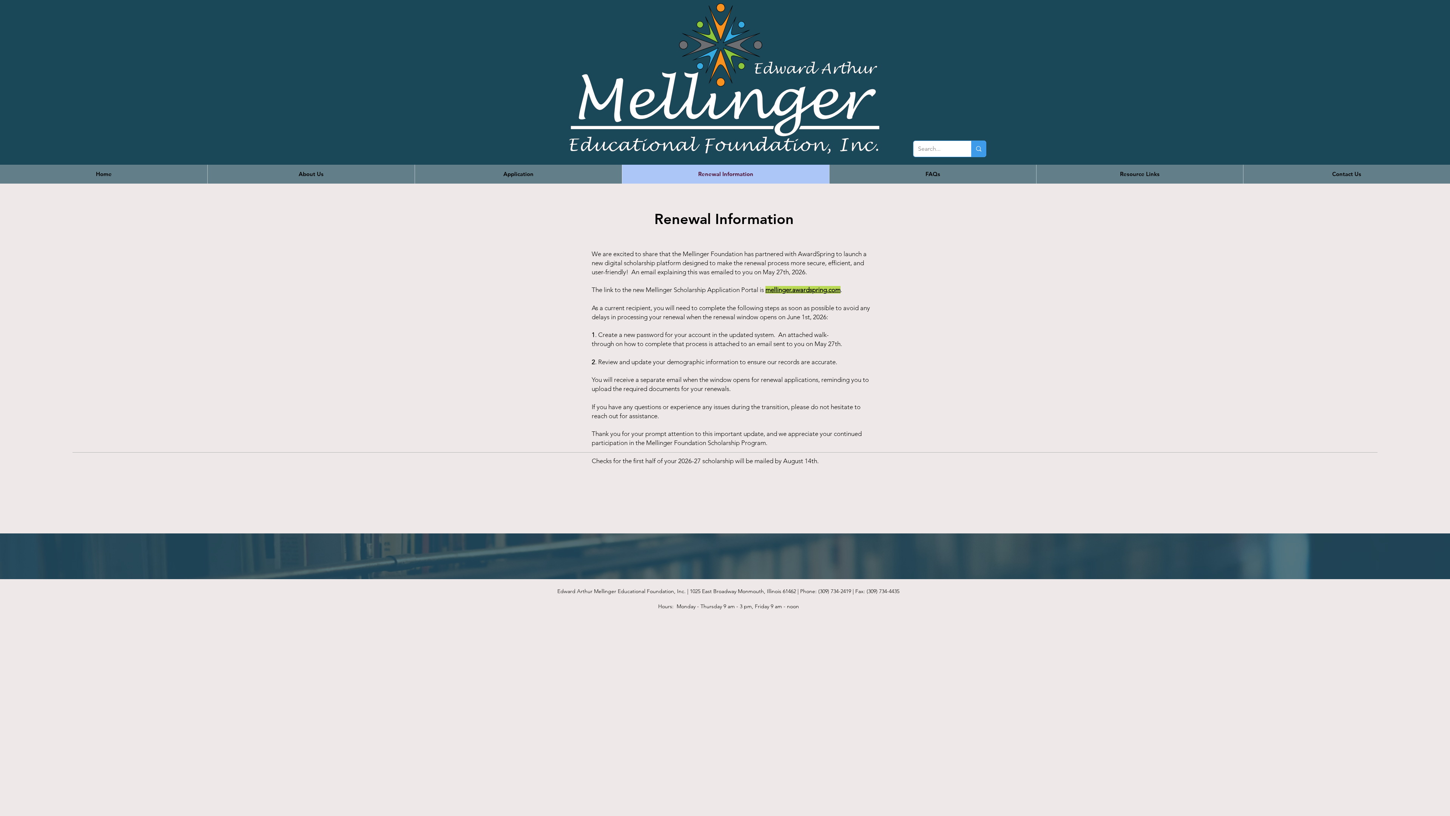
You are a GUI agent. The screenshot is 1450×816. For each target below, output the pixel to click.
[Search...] (978, 149)
